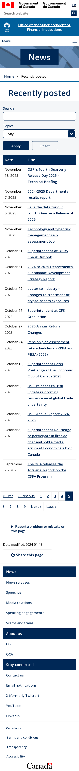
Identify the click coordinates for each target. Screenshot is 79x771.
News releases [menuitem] (18, 582)
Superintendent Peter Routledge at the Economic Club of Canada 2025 (50, 370)
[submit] (74, 13)
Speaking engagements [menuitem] (25, 612)
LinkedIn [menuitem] (13, 716)
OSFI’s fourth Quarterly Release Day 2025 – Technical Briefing (47, 175)
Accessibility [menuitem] (15, 756)
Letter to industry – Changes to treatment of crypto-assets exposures (49, 294)
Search (8, 108)
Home (9, 76)
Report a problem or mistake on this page (38, 528)
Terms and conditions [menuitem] (22, 737)
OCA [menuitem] (9, 654)
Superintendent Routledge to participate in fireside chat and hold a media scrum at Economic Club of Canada (50, 442)
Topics (8, 126)
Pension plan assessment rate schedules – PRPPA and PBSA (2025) (50, 348)
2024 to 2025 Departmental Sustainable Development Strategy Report (51, 272)
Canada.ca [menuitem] (13, 728)
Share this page (30, 555)
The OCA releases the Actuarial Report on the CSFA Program (47, 470)
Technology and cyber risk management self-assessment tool (49, 235)
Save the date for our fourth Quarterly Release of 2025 (51, 213)
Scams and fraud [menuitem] (19, 623)
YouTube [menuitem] (13, 705)
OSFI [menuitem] (9, 644)
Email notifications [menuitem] (21, 685)
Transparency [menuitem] (16, 747)
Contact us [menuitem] (15, 675)
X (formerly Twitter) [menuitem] (22, 695)
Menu (6, 41)
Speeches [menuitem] (13, 592)
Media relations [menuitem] (19, 602)
